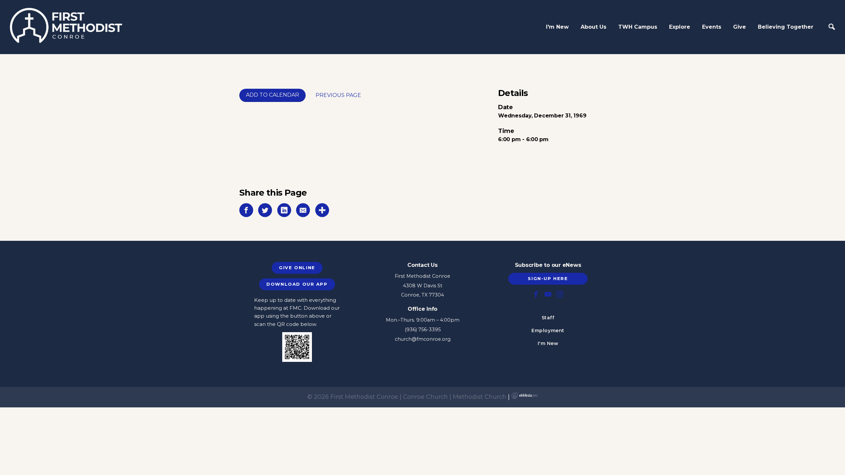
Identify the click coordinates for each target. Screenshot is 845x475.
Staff (548, 318)
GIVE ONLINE (297, 267)
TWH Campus (637, 27)
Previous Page (338, 95)
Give (739, 27)
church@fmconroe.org (423, 339)
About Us (593, 27)
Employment (547, 330)
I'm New (557, 27)
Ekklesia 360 (524, 395)
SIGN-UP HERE (548, 278)
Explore (679, 27)
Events (711, 27)
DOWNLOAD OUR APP (296, 284)
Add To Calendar (272, 95)
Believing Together (785, 27)
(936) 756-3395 (423, 329)
